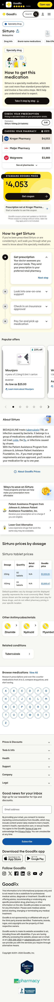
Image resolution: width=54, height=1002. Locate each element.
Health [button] (5, 758)
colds (15, 440)
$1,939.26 (45, 574)
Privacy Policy (24, 831)
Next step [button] (43, 277)
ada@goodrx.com (32, 939)
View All (33, 672)
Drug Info (8, 41)
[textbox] (27, 810)
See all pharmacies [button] (25, 165)
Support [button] (6, 766)
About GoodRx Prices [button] (29, 471)
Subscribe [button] (37, 842)
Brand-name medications (29, 41)
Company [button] (7, 774)
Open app (45, 4)
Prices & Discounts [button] (12, 741)
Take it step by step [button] (25, 100)
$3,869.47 (45, 583)
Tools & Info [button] (8, 750)
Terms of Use (31, 828)
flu (24, 440)
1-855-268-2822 (14, 939)
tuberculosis (32, 429)
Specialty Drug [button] (14, 24)
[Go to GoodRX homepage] (9, 14)
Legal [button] (5, 782)
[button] (3, 4)
